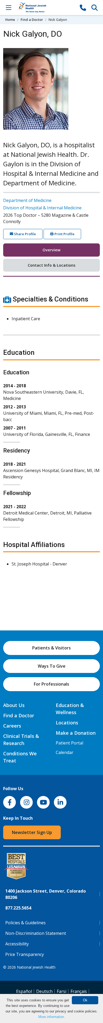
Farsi (61, 991)
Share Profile (24, 234)
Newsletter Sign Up (32, 832)
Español (24, 991)
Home (10, 19)
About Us (14, 705)
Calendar (64, 752)
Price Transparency (24, 954)
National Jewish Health (36, 967)
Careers (12, 726)
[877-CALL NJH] (83, 7)
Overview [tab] (51, 249)
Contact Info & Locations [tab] (51, 265)
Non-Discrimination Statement (35, 933)
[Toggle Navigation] (8, 7)
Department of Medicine (27, 200)
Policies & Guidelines (25, 923)
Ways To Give (51, 666)
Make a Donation (76, 733)
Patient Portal (69, 743)
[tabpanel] (51, 434)
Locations (67, 722)
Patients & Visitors (51, 648)
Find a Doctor (32, 19)
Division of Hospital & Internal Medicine (42, 208)
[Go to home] (45, 7)
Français (79, 991)
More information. (51, 1017)
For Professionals (51, 684)
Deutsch (44, 991)
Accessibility (17, 944)
